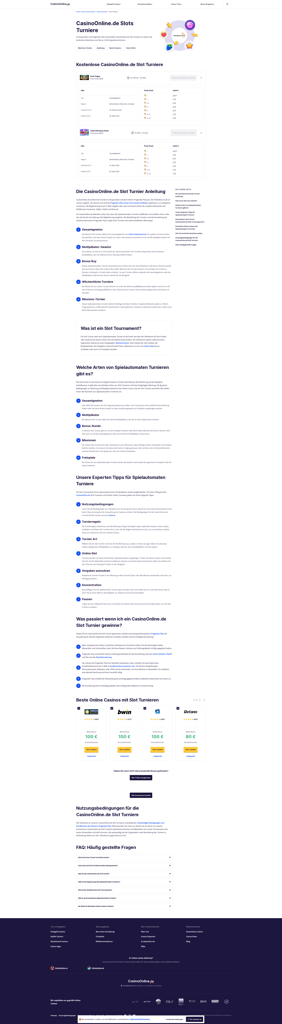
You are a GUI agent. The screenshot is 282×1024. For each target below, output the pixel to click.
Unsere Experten (148, 936)
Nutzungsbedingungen (67, 1015)
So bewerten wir (148, 941)
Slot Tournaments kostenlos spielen (188, 233)
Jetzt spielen (91, 749)
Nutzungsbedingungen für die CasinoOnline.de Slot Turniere (186, 239)
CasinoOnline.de (83, 495)
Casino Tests (176, 4)
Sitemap (54, 1015)
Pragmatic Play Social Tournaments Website (129, 203)
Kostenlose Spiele (145, 4)
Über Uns (145, 931)
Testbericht (91, 756)
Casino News (191, 936)
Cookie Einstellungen (174, 1019)
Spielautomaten (122, 343)
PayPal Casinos (57, 936)
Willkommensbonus (104, 941)
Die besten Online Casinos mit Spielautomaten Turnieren (186, 227)
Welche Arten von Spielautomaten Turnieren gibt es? (188, 206)
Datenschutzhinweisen (140, 1019)
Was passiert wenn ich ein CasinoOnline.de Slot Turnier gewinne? (189, 220)
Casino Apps (56, 946)
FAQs (143, 946)
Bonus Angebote (207, 4)
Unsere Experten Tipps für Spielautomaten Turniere (185, 213)
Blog (188, 941)
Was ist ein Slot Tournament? (186, 201)
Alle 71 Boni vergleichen (141, 778)
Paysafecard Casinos (59, 941)
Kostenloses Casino (194, 931)
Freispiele (100, 936)
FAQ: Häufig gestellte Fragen (185, 245)
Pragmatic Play (157, 633)
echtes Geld (148, 346)
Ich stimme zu (195, 1019)
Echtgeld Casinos (114, 4)
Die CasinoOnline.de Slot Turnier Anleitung (187, 195)
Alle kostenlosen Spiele (141, 795)
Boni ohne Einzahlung (105, 931)
